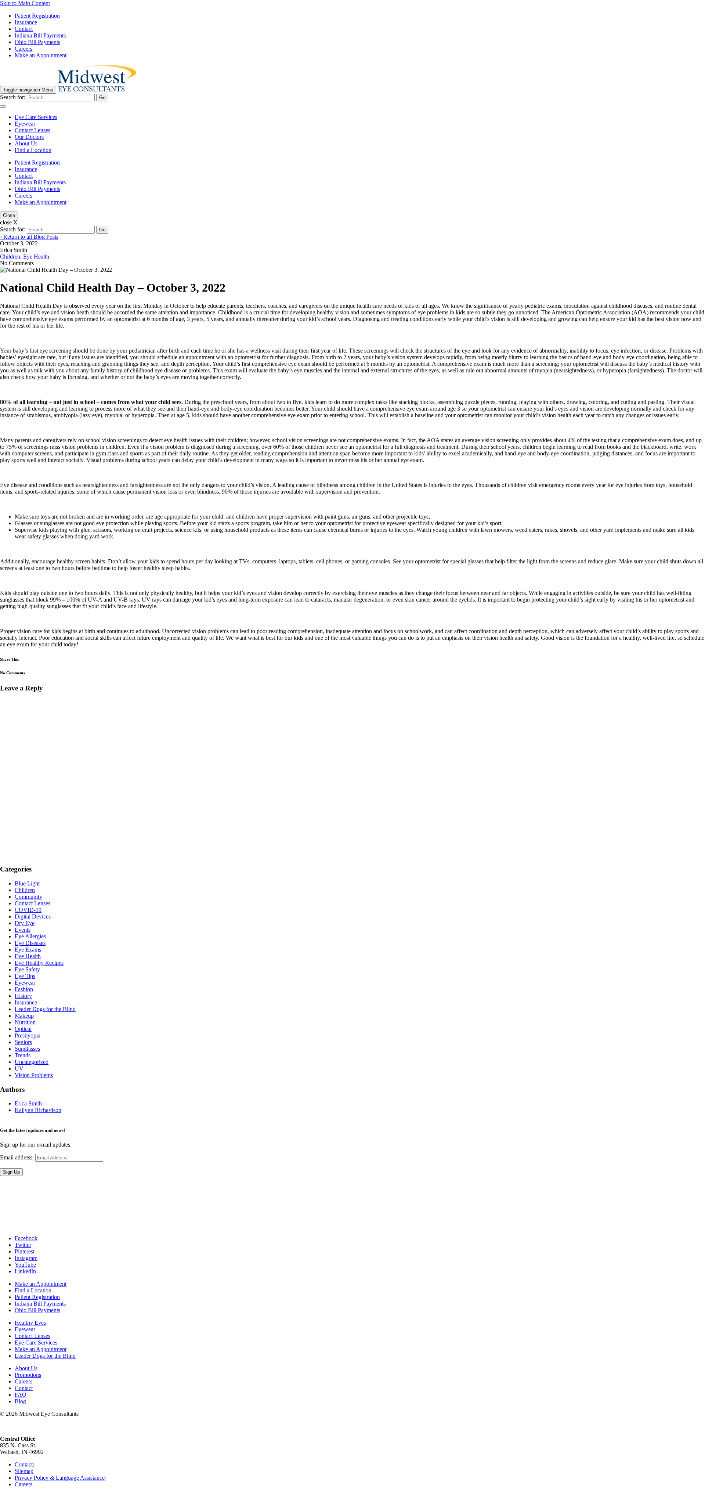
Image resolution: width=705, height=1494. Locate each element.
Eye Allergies (30, 936)
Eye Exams (28, 949)
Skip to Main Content (25, 3)
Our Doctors (29, 137)
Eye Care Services (36, 117)
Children (10, 256)
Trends (22, 1055)
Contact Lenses (32, 130)
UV (19, 1068)
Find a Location (33, 150)
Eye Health (36, 256)
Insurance (26, 22)
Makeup (24, 1016)
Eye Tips (25, 976)
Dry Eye (25, 923)
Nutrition (25, 1022)
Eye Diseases (30, 943)
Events (22, 930)
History (23, 996)
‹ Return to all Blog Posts (29, 237)
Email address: (17, 1158)
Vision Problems (34, 1075)
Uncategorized (31, 1062)
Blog (20, 1402)
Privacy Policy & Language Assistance (60, 1478)
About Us (26, 143)
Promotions (28, 1375)
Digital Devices (33, 916)
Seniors (23, 1042)
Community (28, 897)
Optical (23, 1029)
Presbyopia (27, 1035)
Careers (23, 49)
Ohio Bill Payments (37, 42)
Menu (28, 90)
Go (102, 97)
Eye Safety (27, 969)
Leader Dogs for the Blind (45, 1009)
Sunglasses (27, 1049)
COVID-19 (28, 910)
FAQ (20, 1395)
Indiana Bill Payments (40, 35)
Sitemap (24, 1471)
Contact (24, 29)
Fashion (24, 989)
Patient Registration (37, 15)
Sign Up (11, 1172)
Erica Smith (28, 1103)
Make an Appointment (40, 55)
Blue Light (27, 883)
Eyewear (25, 123)
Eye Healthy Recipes (39, 963)
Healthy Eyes (30, 1323)
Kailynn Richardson (38, 1110)
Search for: (12, 97)
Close (9, 215)
